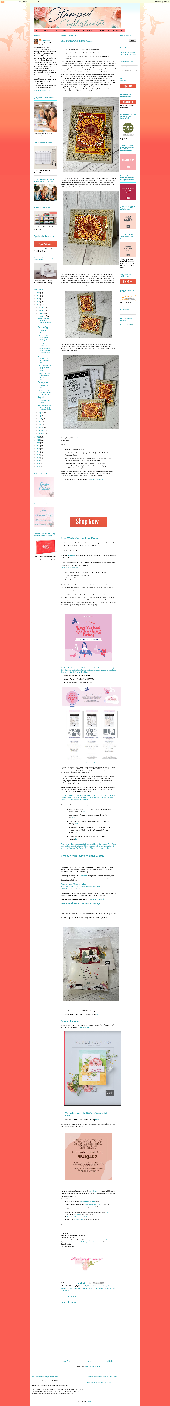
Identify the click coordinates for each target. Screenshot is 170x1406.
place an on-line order (88, 1201)
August (41, 413)
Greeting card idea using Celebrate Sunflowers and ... (44, 351)
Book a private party (89, 30)
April (40, 424)
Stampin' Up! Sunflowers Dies (71, 1288)
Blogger (89, 1401)
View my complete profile (42, 90)
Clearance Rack (78, 1219)
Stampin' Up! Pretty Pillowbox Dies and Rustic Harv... (44, 376)
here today (71, 555)
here (84, 811)
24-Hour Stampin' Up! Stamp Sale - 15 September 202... (44, 359)
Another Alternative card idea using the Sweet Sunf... (44, 407)
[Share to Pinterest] (103, 1283)
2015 (38, 455)
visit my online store (96, 479)
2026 (38, 293)
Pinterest (69, 1216)
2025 (38, 296)
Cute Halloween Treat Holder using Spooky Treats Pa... (43, 338)
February (41, 430)
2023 (38, 302)
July (40, 416)
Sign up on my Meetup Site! (70, 567)
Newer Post (66, 1361)
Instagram (76, 1216)
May (40, 421)
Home (38, 30)
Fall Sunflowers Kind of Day (43, 345)
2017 (38, 449)
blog (107, 1212)
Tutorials (76, 30)
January (41, 433)
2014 (38, 458)
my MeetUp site (98, 899)
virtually (84, 876)
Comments (127, 71)
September (42, 316)
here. (74, 817)
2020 (38, 440)
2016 (38, 452)
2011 (38, 466)
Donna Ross (45, 40)
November (42, 310)
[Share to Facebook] (101, 1283)
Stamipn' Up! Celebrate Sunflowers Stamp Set (94, 1286)
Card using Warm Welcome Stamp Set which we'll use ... (44, 329)
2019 (38, 443)
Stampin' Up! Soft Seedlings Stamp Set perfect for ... (44, 392)
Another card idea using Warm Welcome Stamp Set (44, 321)
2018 (38, 446)
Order (46, 30)
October (41, 313)
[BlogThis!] (96, 1283)
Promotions (65, 30)
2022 (38, 305)
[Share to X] (98, 1283)
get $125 (94, 1204)
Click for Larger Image (91, 762)
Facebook (84, 1216)
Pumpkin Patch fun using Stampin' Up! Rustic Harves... (44, 368)
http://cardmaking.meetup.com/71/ (97, 1240)
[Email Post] (90, 1283)
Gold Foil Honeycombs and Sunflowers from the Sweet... (44, 399)
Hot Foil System (118, 30)
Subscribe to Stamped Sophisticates (99, 1382)
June (40, 419)
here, (75, 590)
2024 (38, 299)
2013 (38, 460)
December (42, 307)
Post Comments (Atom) (93, 1366)
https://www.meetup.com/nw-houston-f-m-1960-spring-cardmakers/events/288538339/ (81, 887)
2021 (38, 437)
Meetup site (77, 1214)
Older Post (110, 1361)
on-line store (79, 438)
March (40, 427)
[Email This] (94, 1283)
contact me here (83, 1027)
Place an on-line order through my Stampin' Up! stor (85, 1242)
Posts (125, 67)
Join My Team (104, 30)
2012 (38, 463)
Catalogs (55, 30)
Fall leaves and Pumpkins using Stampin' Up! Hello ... (44, 384)
